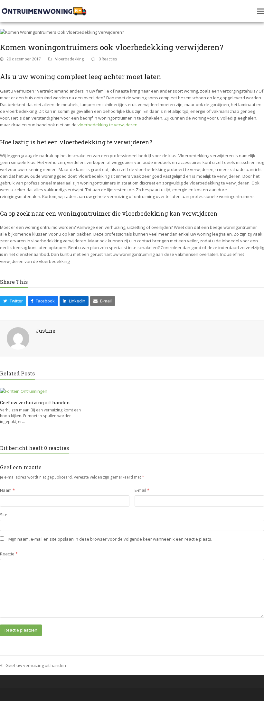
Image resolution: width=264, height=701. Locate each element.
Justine (45, 330)
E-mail (142, 490)
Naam (7, 490)
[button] (260, 11)
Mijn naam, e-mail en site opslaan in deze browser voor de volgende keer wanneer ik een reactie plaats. (110, 539)
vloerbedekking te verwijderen (107, 125)
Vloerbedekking (69, 59)
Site (3, 514)
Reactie (9, 554)
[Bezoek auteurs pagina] (18, 338)
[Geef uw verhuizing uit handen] (23, 391)
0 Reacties (108, 59)
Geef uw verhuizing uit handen (35, 403)
